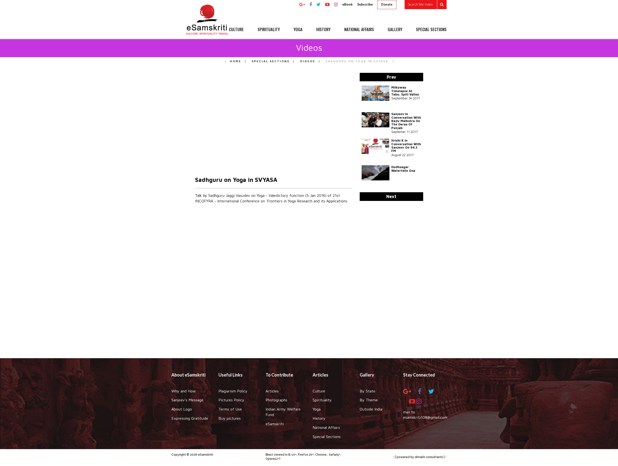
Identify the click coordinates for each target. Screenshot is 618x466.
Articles (272, 391)
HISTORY (323, 29)
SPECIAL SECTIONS (431, 29)
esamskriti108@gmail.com (425, 417)
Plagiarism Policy (232, 391)
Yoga (317, 409)
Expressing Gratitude (189, 418)
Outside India (371, 409)
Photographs (276, 400)
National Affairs (326, 427)
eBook (347, 4)
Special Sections (270, 61)
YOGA (298, 29)
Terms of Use (230, 409)
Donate (387, 4)
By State (367, 391)
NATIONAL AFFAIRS (359, 29)
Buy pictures (229, 418)
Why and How (183, 391)
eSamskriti (275, 424)
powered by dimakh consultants (420, 457)
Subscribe (365, 4)
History (319, 418)
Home (235, 61)
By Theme (369, 400)
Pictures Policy (231, 400)
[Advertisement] (309, 282)
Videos (307, 61)
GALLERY (395, 29)
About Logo (181, 409)
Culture (319, 391)
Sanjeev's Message (187, 400)
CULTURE (236, 29)
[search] (425, 4)
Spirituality (322, 400)
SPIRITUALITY (269, 29)
